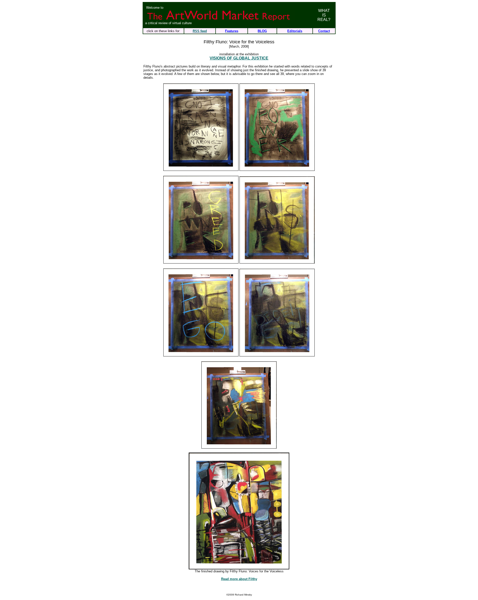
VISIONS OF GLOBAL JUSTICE (239, 58)
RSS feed (200, 31)
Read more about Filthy (239, 579)
